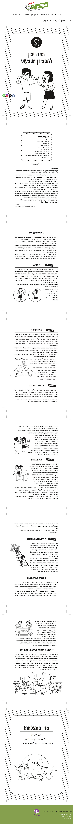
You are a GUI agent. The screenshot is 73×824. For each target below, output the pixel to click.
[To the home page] (36, 6)
